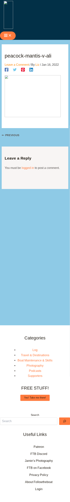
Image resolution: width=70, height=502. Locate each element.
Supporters (35, 375)
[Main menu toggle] (8, 35)
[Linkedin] (31, 70)
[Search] (64, 421)
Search (35, 414)
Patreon (39, 446)
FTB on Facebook (39, 467)
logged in (28, 167)
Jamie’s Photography (39, 460)
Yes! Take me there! (35, 397)
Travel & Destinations (35, 355)
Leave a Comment (17, 64)
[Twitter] (15, 70)
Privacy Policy (38, 474)
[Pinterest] (23, 70)
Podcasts (35, 370)
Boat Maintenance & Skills (35, 360)
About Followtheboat (38, 482)
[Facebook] (6, 70)
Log (35, 350)
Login (39, 489)
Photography (35, 365)
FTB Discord (38, 453)
